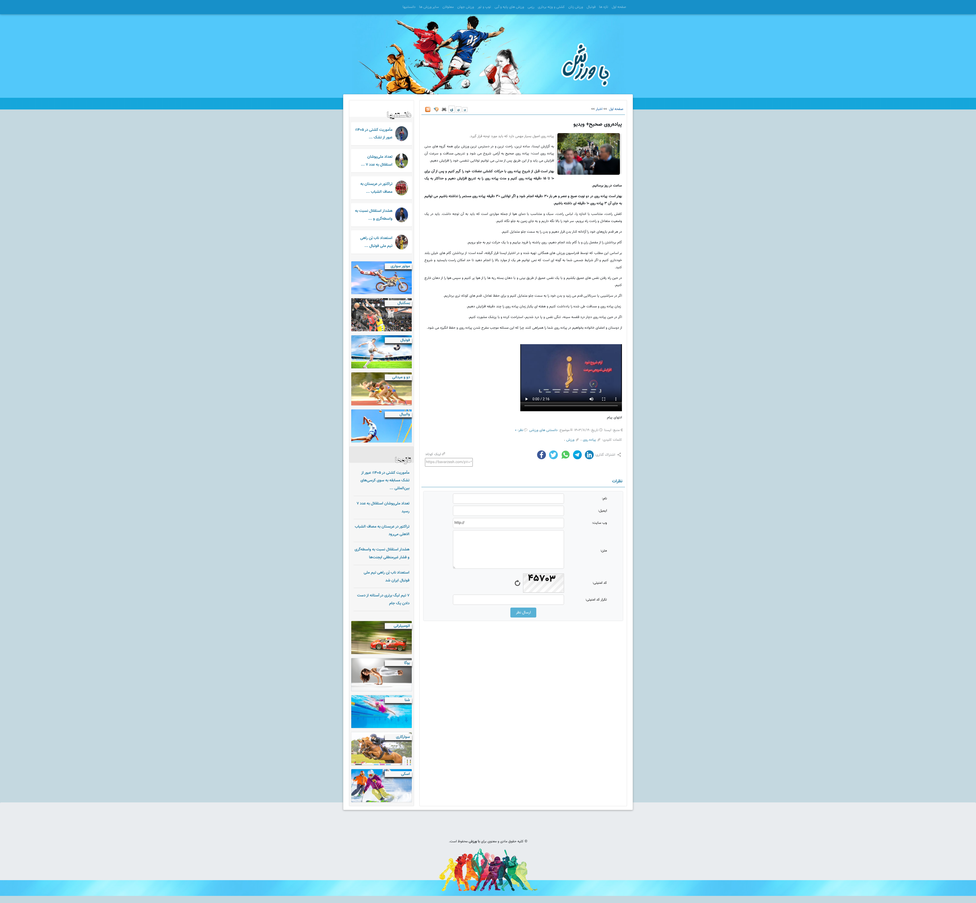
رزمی (531, 7)
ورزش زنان (575, 7)
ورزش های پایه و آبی (509, 7)
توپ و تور (484, 7)
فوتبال (591, 7)
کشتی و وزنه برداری (551, 7)
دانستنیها (409, 7)
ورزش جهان (465, 7)
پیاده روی (589, 440)
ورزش (570, 440)
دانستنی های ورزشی (543, 430)
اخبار (599, 109)
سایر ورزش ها (429, 7)
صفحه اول (619, 7)
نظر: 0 (519, 430)
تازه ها (603, 7)
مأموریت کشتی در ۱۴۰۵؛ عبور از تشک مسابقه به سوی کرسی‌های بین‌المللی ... (384, 481)
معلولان (448, 7)
